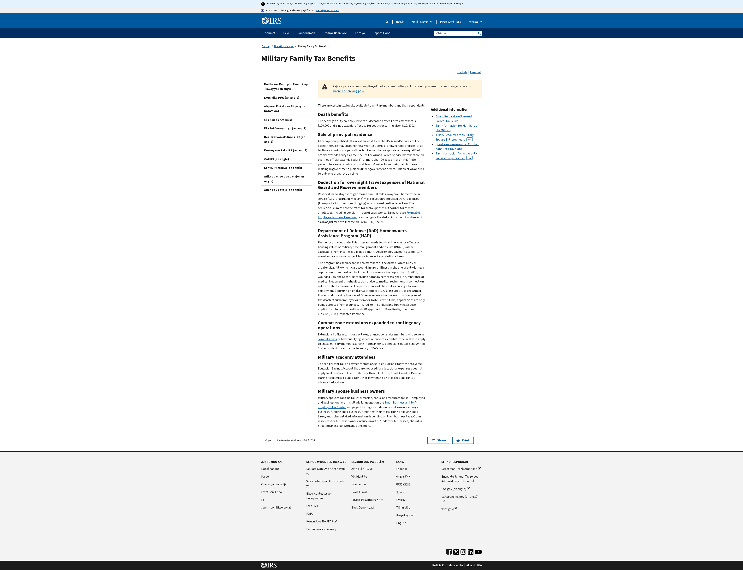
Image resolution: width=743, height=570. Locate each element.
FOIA (309, 514)
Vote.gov (447, 509)
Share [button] (441, 440)
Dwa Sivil (312, 506)
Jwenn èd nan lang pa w (348, 91)
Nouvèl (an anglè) (284, 46)
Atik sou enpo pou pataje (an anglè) (284, 178)
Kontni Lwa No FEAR (319, 521)
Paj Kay (266, 46)
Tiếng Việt (403, 507)
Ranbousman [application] (306, 33)
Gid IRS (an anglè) (276, 159)
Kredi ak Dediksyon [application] (335, 33)
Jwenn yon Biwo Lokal (276, 507)
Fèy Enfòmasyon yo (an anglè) (285, 128)
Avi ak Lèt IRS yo (362, 469)
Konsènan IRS (270, 469)
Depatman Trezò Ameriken (459, 469)
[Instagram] (463, 551)
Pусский (401, 500)
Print (466, 440)
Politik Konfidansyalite (447, 565)
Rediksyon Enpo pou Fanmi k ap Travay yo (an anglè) (286, 86)
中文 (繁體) (403, 484)
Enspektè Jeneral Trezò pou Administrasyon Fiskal (459, 478)
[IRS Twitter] (456, 551)
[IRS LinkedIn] (470, 551)
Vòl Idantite (359, 476)
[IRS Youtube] (478, 551)
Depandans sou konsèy (321, 529)
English (462, 72)
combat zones (327, 339)
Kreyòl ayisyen (420, 22)
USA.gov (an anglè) (453, 489)
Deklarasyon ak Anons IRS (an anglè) (284, 139)
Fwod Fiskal (359, 492)
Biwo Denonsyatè (363, 507)
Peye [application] (286, 33)
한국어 (401, 492)
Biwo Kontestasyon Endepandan (319, 495)
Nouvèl (400, 22)
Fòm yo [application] (360, 33)
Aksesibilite (474, 565)
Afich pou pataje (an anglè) (283, 190)
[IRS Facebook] (449, 551)
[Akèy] (272, 19)
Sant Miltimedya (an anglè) (283, 168)
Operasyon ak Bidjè (273, 484)
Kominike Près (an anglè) (281, 98)
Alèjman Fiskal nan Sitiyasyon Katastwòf (284, 108)
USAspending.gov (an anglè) (459, 497)
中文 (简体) (403, 476)
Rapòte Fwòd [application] (381, 33)
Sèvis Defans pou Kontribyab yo (325, 483)
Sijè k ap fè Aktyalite (278, 120)
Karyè (265, 476)
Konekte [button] (474, 22)
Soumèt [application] (270, 33)
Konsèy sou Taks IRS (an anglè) (285, 150)
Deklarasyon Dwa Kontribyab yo (325, 471)
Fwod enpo (358, 484)
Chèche (479, 33)
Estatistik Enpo (271, 492)
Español (475, 72)
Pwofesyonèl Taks (450, 22)
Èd (387, 22)
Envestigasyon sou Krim (367, 500)
